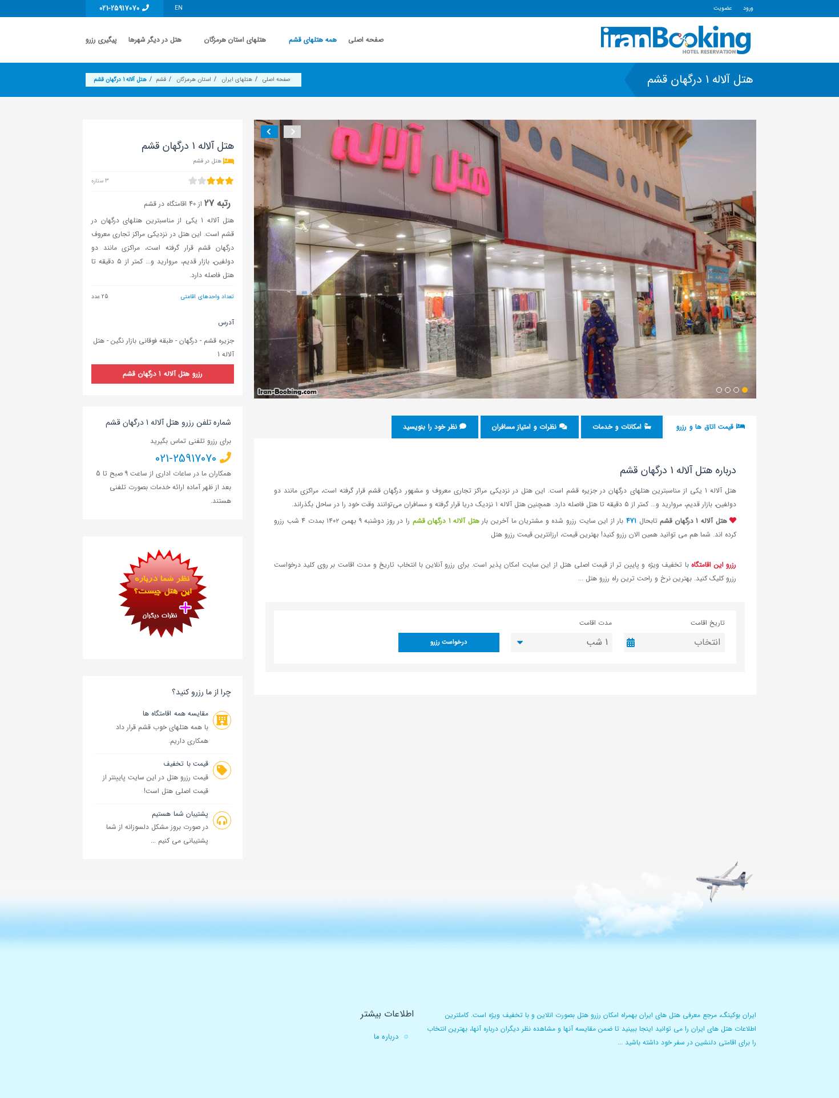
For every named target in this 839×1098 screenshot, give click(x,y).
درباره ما (386, 1037)
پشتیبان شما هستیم (180, 813)
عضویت (722, 8)
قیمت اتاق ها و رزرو (706, 426)
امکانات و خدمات (618, 426)
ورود (748, 8)
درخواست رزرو (448, 642)
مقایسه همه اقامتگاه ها (175, 713)
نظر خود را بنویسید (431, 426)
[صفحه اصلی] (677, 40)
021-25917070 (120, 8)
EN (179, 8)
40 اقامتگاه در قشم (170, 203)
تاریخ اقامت (708, 622)
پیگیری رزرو (101, 39)
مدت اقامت (595, 622)
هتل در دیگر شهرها (154, 39)
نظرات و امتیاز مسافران (525, 426)
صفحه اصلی (366, 39)
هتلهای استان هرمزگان (235, 39)
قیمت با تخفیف (185, 763)
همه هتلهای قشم (313, 39)
